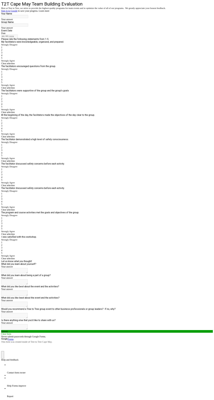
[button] (107, 63)
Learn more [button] (44, 11)
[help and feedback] (2, 355)
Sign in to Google (9, 11)
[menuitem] (110, 369)
